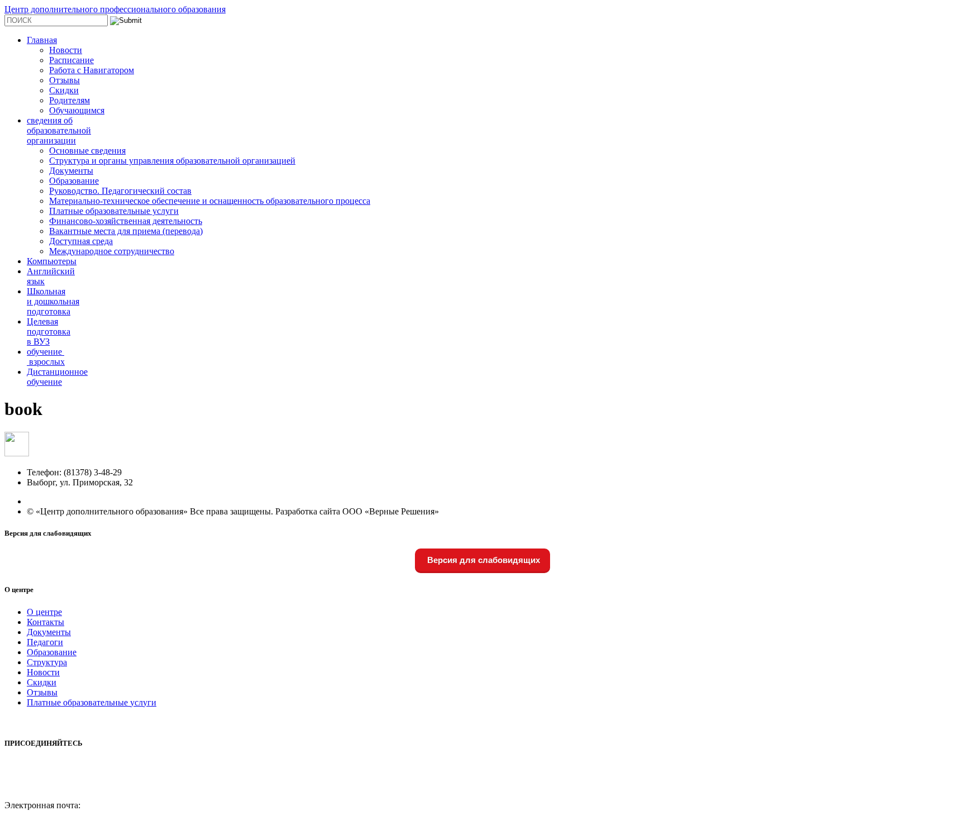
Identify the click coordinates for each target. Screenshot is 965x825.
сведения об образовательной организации (59, 130)
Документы (71, 170)
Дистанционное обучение (57, 377)
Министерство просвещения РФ (66, 721)
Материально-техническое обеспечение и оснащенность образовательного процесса (209, 201)
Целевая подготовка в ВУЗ (48, 331)
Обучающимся (76, 110)
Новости (65, 50)
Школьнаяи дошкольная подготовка (53, 301)
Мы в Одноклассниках (48, 785)
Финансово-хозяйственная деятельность (125, 221)
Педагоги (45, 642)
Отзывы (64, 80)
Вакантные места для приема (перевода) (126, 231)
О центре (44, 612)
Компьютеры (52, 261)
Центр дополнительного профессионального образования (115, 9)
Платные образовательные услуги (114, 211)
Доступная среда (81, 241)
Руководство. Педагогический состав (120, 190)
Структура (47, 662)
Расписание (71, 60)
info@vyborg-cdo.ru (40, 815)
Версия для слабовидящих (482, 560)
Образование (74, 180)
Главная (42, 40)
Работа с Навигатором (91, 70)
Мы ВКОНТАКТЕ (39, 765)
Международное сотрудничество (111, 251)
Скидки (64, 90)
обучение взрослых (46, 356)
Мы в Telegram (32, 775)
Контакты (45, 622)
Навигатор (24, 795)
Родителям (69, 100)
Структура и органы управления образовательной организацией (172, 160)
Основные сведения (87, 150)
